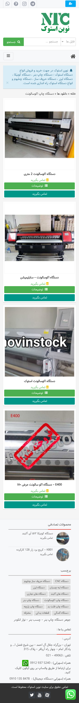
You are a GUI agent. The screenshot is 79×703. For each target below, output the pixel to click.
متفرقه (27, 613)
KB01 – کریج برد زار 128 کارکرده (34, 550)
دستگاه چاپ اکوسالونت (56, 600)
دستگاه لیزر (39, 588)
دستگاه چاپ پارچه (33, 607)
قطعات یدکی (42, 613)
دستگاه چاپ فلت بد (58, 607)
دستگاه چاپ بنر (31, 600)
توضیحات (38, 186)
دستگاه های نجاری (36, 594)
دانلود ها (62, 93)
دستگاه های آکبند (59, 594)
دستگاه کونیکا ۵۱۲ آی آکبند (37, 534)
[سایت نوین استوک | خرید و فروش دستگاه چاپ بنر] (39, 22)
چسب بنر (35, 619)
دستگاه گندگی (61, 613)
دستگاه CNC (61, 581)
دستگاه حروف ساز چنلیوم (37, 581)
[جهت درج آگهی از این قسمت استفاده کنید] (70, 3)
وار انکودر (19, 619)
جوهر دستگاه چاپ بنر (57, 619)
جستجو (12, 41)
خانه (73, 93)
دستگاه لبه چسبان (59, 588)
